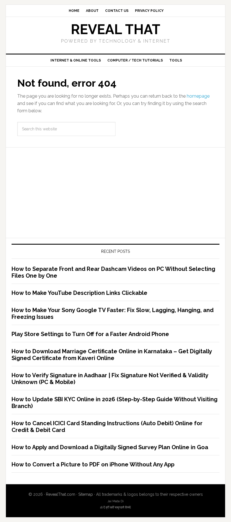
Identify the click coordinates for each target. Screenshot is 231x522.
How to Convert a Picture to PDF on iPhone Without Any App (93, 464)
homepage (198, 96)
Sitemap (85, 494)
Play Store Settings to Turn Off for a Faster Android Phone (90, 334)
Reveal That (115, 29)
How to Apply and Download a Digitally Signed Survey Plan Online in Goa (110, 447)
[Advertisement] (115, 192)
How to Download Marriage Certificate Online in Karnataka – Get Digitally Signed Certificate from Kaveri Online (112, 354)
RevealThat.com (60, 494)
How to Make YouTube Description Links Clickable (79, 292)
